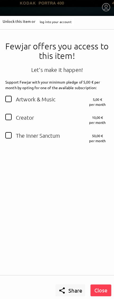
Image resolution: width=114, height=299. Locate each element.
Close (100, 290)
